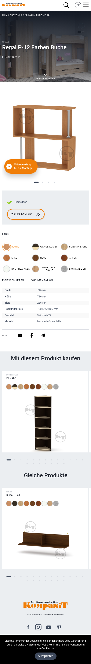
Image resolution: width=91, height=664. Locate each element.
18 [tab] (51, 463)
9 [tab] (57, 459)
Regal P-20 (13, 495)
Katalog (16, 15)
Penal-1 (11, 378)
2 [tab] (42, 182)
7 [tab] (45, 459)
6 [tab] (39, 459)
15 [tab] (33, 463)
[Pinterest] (59, 627)
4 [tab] (54, 182)
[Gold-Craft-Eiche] (49, 386)
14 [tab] (27, 463)
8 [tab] (51, 459)
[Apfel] (38, 386)
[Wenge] (14, 503)
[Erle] (26, 386)
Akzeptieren (45, 656)
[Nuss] (32, 386)
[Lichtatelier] (55, 386)
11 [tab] (70, 459)
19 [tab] (57, 463)
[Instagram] (38, 627)
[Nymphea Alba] (44, 386)
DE (78, 5)
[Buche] (8, 386)
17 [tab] (45, 463)
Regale (29, 15)
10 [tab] (64, 459)
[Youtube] (49, 627)
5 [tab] (33, 459)
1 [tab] (36, 182)
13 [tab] (82, 459)
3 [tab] (48, 182)
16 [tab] (39, 463)
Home (5, 15)
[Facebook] (28, 627)
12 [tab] (76, 459)
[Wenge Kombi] (14, 386)
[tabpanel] (45, 135)
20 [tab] (64, 463)
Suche (67, 5)
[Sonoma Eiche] (20, 386)
